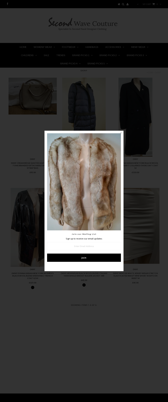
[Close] (120, 133)
